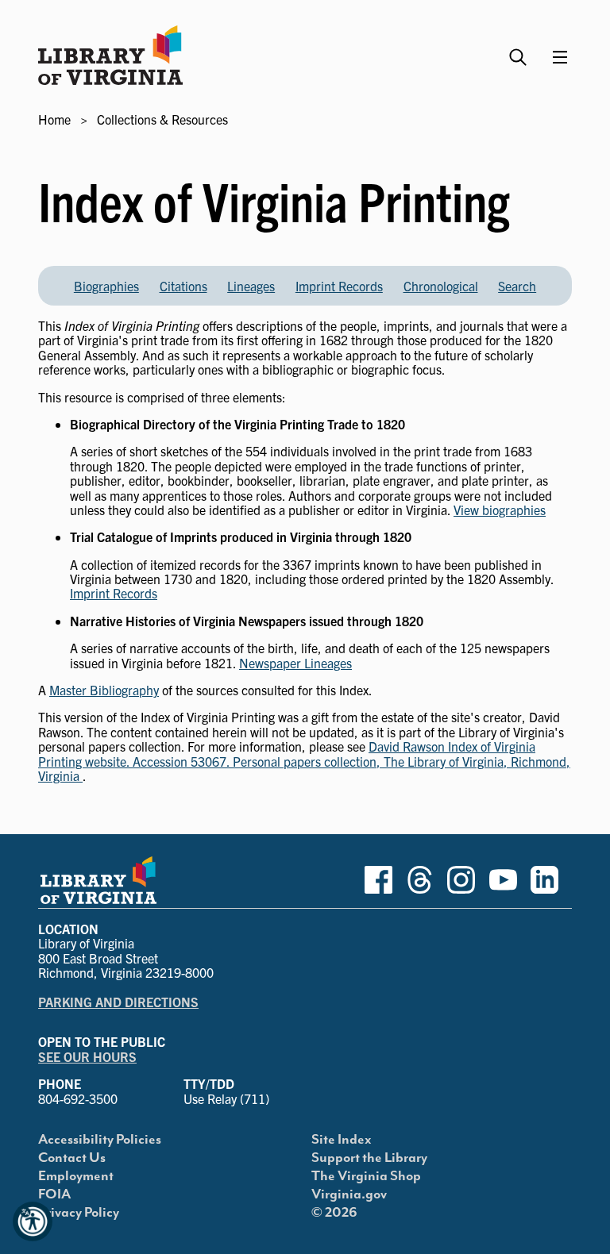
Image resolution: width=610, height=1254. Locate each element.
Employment (76, 1176)
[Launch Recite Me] (32, 1221)
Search (517, 286)
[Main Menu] (560, 57)
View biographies (500, 509)
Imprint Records (339, 286)
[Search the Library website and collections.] (520, 50)
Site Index (341, 1140)
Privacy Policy (78, 1213)
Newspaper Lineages (295, 663)
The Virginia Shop (366, 1176)
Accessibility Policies (99, 1140)
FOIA (54, 1194)
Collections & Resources (162, 119)
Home (54, 119)
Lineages (251, 286)
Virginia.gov (349, 1194)
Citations (183, 286)
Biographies (106, 286)
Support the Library (369, 1158)
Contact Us (72, 1158)
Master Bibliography (104, 690)
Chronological (440, 286)
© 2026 (334, 1213)
